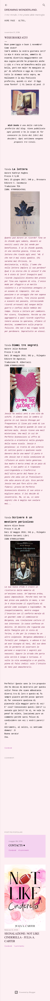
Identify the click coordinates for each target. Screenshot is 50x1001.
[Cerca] (44, 5)
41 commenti (23, 850)
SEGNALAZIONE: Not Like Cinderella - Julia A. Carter (21, 937)
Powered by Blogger (27, 992)
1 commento (19, 946)
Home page (9, 20)
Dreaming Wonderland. (20, 9)
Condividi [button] (8, 748)
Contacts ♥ (17, 845)
